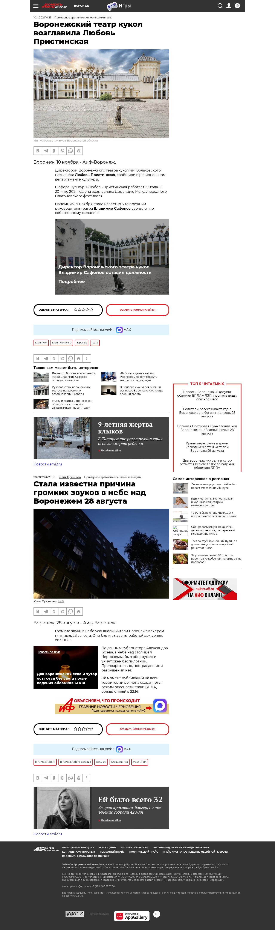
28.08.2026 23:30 (44, 477)
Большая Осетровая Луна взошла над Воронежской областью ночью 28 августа (207, 429)
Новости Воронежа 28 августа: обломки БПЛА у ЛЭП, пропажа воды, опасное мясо (207, 395)
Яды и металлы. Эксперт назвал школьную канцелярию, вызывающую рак (212, 502)
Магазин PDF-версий (134, 847)
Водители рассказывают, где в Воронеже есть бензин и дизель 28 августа (207, 412)
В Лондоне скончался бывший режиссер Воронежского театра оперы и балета (141, 390)
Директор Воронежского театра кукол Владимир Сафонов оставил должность (104, 269)
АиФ (61, 601)
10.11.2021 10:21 (42, 17)
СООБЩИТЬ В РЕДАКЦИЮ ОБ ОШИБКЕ (85, 856)
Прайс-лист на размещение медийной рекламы (195, 851)
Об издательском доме (78, 847)
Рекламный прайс (112, 851)
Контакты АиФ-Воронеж (78, 851)
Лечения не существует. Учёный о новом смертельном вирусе (213, 486)
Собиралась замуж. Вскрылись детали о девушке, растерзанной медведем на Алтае (213, 530)
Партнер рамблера (99, 914)
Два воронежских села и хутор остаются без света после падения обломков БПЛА (207, 464)
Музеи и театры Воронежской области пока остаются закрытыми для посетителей (72, 404)
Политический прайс (143, 851)
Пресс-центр (107, 847)
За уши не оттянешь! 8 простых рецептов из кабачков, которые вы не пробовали (216, 559)
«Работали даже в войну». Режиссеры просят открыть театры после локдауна (138, 377)
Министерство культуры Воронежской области (66, 140)
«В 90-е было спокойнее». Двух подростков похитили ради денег (214, 514)
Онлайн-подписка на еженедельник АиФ (181, 847)
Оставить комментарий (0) (137, 309)
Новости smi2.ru (48, 464)
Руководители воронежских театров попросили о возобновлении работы (71, 390)
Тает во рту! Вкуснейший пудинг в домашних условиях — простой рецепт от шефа (214, 544)
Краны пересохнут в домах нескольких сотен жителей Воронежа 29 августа (207, 447)
